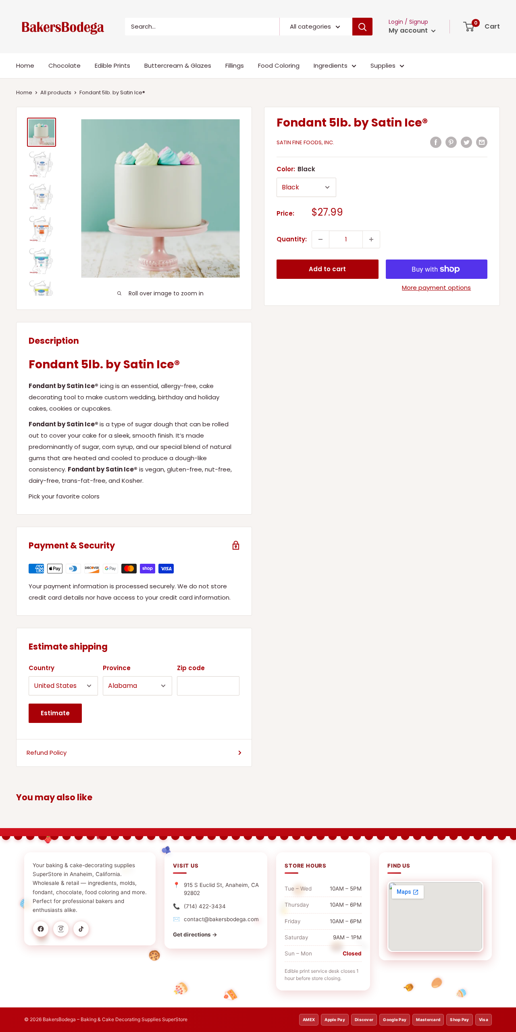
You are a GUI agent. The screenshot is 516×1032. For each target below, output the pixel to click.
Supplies (382, 65)
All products (55, 92)
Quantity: (292, 239)
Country (41, 668)
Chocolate (64, 65)
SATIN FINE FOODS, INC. (305, 142)
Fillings (234, 65)
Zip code (191, 668)
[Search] (362, 26)
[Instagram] (61, 929)
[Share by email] (481, 142)
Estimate (55, 713)
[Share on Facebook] (435, 142)
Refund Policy (47, 752)
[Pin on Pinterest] (451, 142)
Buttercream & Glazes (177, 65)
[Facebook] (41, 929)
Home (25, 65)
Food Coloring (279, 65)
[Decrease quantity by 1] (320, 239)
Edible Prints (112, 65)
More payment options (436, 287)
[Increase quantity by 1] (371, 239)
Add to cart (327, 269)
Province (117, 668)
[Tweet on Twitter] (466, 142)
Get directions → (195, 934)
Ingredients (330, 65)
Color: (296, 169)
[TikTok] (81, 929)
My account (409, 30)
